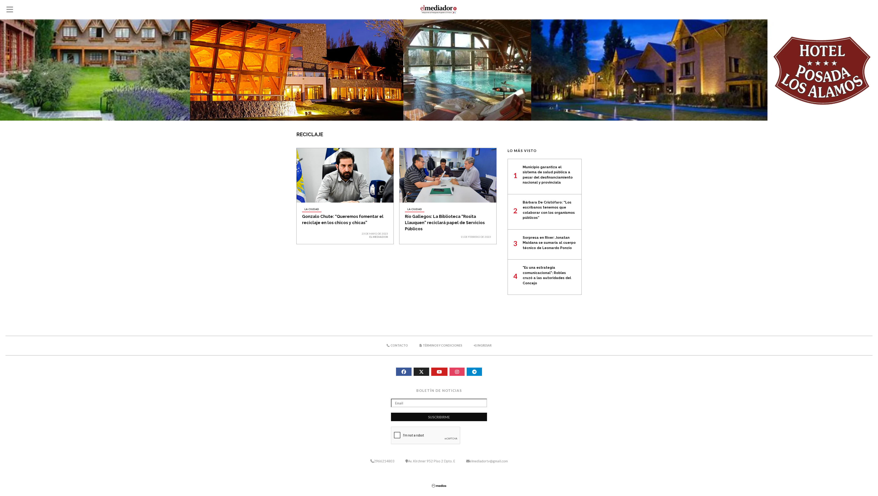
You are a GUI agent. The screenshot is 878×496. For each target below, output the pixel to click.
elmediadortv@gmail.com (489, 461)
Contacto (399, 345)
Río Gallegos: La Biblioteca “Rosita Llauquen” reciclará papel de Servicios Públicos (445, 222)
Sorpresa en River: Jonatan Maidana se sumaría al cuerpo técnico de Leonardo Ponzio (549, 243)
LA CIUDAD (312, 209)
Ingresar (484, 345)
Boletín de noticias (439, 390)
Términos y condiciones (442, 345)
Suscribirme (439, 417)
